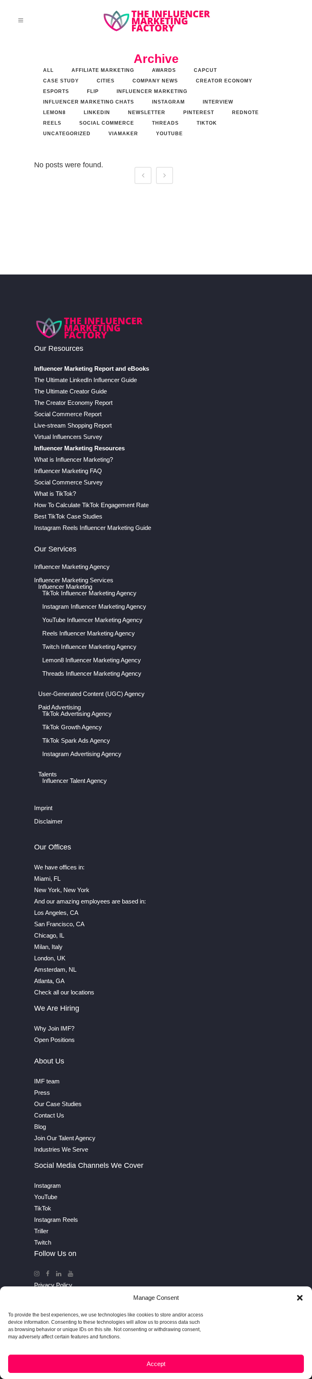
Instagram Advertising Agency (81, 754)
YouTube (45, 1196)
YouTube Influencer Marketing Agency (92, 620)
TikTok (42, 1208)
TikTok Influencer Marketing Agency (89, 593)
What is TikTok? (55, 493)
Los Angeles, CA (56, 912)
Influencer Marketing (65, 587)
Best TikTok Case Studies (68, 516)
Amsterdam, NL (55, 969)
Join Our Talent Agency (64, 1138)
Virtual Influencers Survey (68, 436)
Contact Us (49, 1115)
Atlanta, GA (49, 980)
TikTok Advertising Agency (77, 714)
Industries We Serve (61, 1149)
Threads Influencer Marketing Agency (91, 673)
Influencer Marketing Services (73, 580)
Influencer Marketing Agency (72, 567)
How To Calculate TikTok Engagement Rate (91, 504)
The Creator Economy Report (73, 402)
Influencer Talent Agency (74, 781)
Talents (47, 774)
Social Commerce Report (68, 414)
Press (42, 1092)
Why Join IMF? (54, 1028)
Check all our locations (64, 992)
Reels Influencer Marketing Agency (88, 633)
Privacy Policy (53, 1285)
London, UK (49, 958)
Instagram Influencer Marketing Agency (94, 606)
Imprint (43, 808)
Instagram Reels (56, 1219)
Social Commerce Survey (68, 482)
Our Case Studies (58, 1103)
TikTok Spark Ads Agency (76, 740)
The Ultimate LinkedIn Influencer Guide (85, 379)
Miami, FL (47, 878)
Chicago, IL (49, 935)
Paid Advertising (59, 707)
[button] (300, 1298)
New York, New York (61, 889)
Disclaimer (48, 821)
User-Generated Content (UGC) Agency (91, 694)
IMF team (47, 1081)
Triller (41, 1231)
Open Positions (54, 1039)
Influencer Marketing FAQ (68, 470)
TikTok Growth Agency (72, 727)
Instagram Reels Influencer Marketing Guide (92, 527)
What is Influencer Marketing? (73, 459)
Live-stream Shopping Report (73, 425)
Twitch (42, 1242)
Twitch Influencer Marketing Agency (89, 647)
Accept (156, 1363)
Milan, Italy (48, 946)
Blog (40, 1126)
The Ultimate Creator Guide (70, 391)
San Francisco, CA (59, 924)
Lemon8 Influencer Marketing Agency (91, 660)
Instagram (47, 1185)
